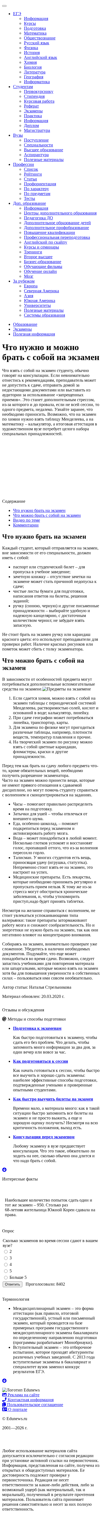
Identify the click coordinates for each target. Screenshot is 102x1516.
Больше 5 (18, 1277)
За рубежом (24, 281)
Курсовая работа (39, 101)
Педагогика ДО (38, 218)
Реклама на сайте (23, 1395)
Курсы (30, 23)
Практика (33, 115)
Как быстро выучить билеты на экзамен (53, 1099)
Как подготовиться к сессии (40, 1061)
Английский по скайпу (45, 242)
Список (31, 169)
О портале (17, 1409)
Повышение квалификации (49, 232)
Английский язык (40, 57)
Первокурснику (38, 91)
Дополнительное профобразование (56, 227)
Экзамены (33, 111)
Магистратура (37, 130)
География (33, 77)
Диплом (31, 125)
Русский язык (36, 43)
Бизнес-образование (42, 261)
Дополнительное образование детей (57, 222)
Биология (33, 67)
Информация (36, 18)
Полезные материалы (44, 159)
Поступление (36, 140)
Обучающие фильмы (43, 266)
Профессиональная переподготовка (57, 237)
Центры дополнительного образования (60, 213)
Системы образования (44, 315)
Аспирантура (36, 154)
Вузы (18, 135)
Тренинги (33, 252)
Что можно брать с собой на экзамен (47, 515)
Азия (28, 295)
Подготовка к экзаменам (37, 1028)
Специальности (38, 145)
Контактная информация (30, 1399)
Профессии (23, 164)
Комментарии (26, 525)
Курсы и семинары (41, 247)
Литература (34, 72)
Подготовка (35, 28)
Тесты (29, 198)
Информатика (37, 81)
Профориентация (40, 184)
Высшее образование (43, 149)
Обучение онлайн (40, 271)
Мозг (28, 276)
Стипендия (34, 96)
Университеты (37, 305)
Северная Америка (41, 291)
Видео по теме (26, 520)
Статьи (30, 179)
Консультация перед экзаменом (44, 1137)
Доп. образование (29, 203)
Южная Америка (39, 300)
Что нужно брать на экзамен (39, 510)
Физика (31, 47)
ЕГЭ (17, 13)
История (32, 52)
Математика (35, 33)
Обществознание (39, 38)
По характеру (36, 188)
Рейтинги (33, 174)
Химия (30, 62)
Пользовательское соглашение (34, 1404)
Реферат (31, 106)
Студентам (23, 86)
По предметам (37, 193)
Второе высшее (38, 256)
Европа (31, 286)
